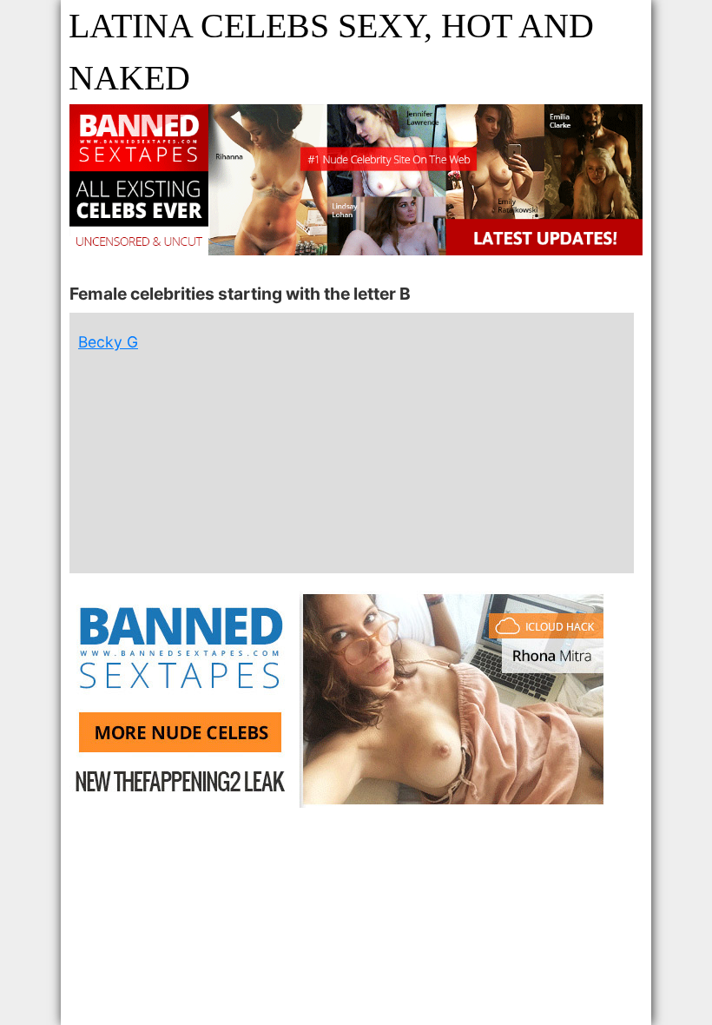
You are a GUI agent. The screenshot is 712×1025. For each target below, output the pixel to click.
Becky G (108, 342)
